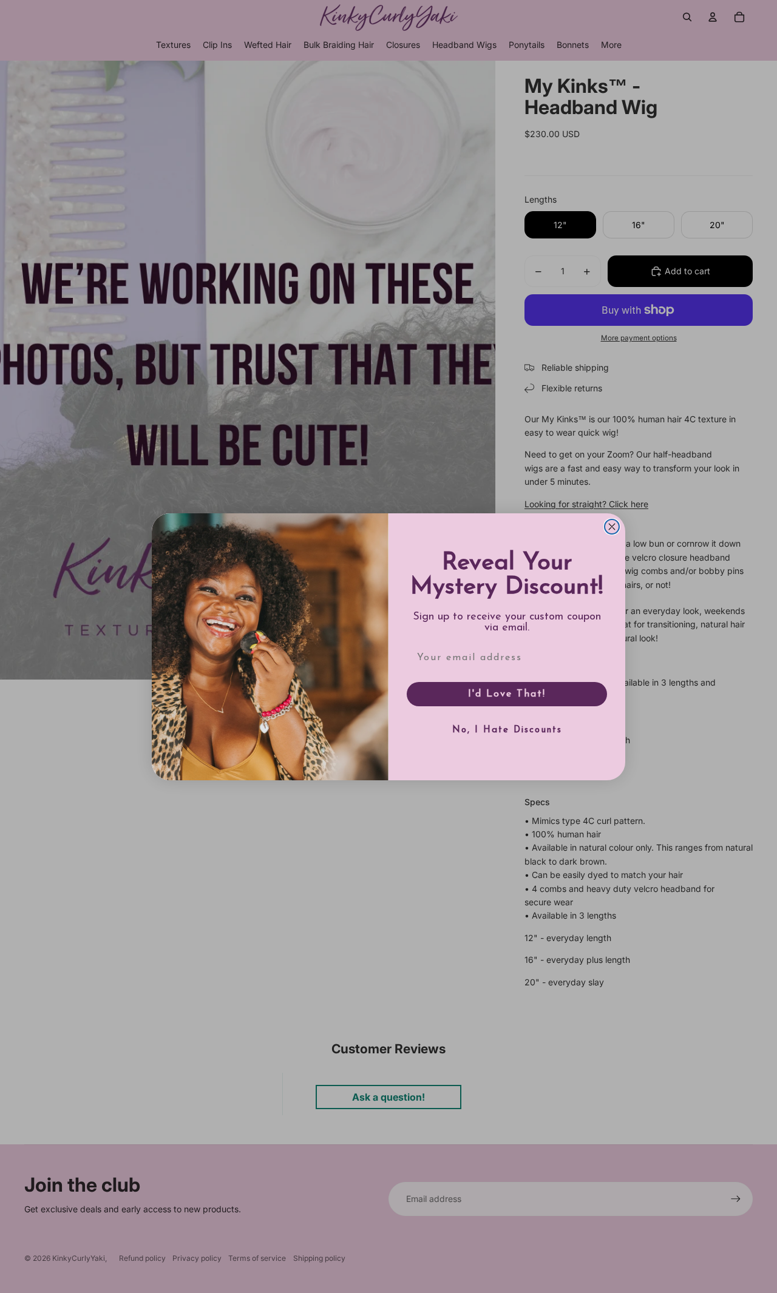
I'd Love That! (507, 694)
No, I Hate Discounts (507, 730)
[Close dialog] (612, 526)
